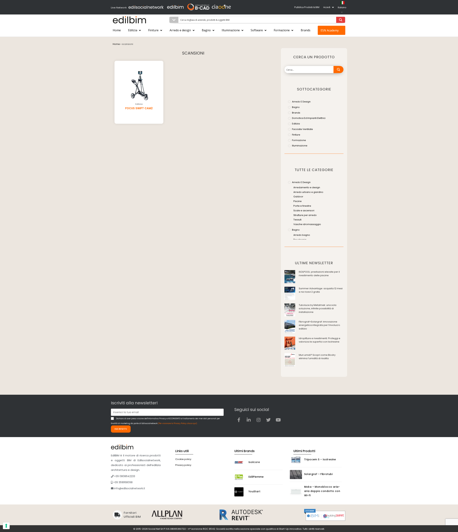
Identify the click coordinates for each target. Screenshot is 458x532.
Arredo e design (180, 30)
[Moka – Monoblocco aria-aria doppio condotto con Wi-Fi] (296, 491)
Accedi (326, 7)
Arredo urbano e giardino (308, 192)
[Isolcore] (240, 462)
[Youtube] (278, 419)
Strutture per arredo (305, 215)
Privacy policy (183, 465)
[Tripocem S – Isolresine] (296, 459)
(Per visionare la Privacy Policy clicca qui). (177, 423)
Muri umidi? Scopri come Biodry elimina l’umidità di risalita (317, 356)
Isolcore (254, 462)
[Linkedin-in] (248, 419)
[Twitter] (268, 419)
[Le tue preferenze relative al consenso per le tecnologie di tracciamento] (6, 525)
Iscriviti (120, 428)
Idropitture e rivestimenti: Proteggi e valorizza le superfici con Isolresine (319, 340)
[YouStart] (240, 491)
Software (257, 30)
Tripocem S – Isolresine (320, 459)
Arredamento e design (306, 187)
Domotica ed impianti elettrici (308, 118)
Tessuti (297, 219)
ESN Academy (330, 30)
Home (117, 30)
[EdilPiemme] (240, 477)
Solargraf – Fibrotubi (318, 474)
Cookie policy (183, 459)
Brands (305, 30)
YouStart (254, 491)
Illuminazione (231, 30)
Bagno (206, 30)
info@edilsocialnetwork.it (129, 488)
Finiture (153, 30)
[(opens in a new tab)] (289, 276)
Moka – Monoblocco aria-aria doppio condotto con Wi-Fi (322, 491)
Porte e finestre (302, 206)
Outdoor (298, 196)
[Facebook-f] (238, 419)
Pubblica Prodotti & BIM (306, 7)
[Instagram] (258, 419)
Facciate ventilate (302, 129)
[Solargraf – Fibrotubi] (296, 474)
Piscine (297, 201)
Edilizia (132, 30)
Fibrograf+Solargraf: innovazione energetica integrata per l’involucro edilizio (319, 325)
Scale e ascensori (303, 210)
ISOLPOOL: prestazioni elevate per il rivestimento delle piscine (319, 273)
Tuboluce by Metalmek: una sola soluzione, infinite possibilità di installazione (317, 308)
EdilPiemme (256, 477)
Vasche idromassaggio (307, 224)
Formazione (282, 30)
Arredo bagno (301, 235)
